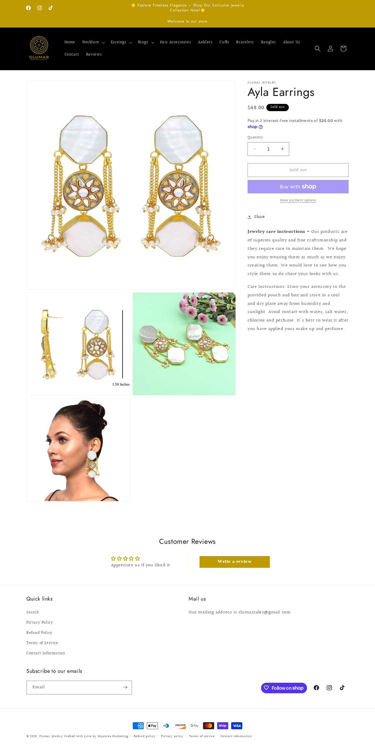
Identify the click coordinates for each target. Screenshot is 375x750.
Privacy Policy (39, 623)
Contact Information (45, 654)
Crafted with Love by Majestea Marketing (96, 736)
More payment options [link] (298, 200)
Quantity (255, 137)
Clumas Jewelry (51, 736)
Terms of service (201, 736)
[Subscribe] (125, 687)
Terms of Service (42, 643)
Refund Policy (39, 633)
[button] (93, 42)
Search (32, 612)
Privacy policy (172, 736)
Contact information (236, 736)
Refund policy (144, 736)
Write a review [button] (234, 561)
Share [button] (259, 217)
